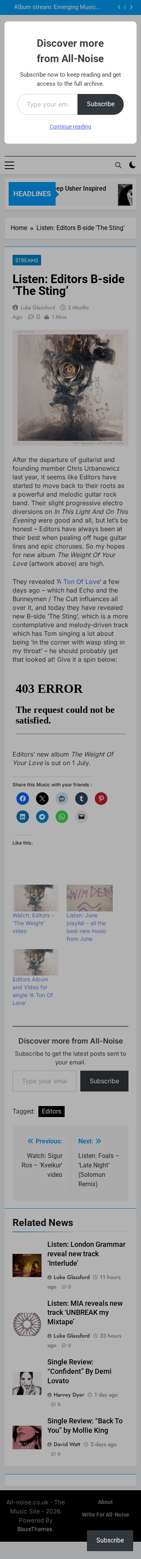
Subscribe (100, 104)
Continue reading (70, 126)
